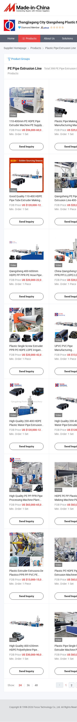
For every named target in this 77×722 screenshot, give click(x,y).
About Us (49, 38)
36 (28, 685)
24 (20, 685)
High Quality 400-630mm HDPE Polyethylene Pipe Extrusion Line (23, 649)
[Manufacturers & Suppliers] (27, 7)
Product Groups (20, 59)
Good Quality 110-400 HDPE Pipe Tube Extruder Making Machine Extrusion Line (25, 200)
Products (31, 38)
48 (36, 685)
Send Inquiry (26, 146)
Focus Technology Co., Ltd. (47, 706)
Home (10, 38)
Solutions (67, 38)
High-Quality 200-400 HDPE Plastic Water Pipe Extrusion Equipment (25, 425)
